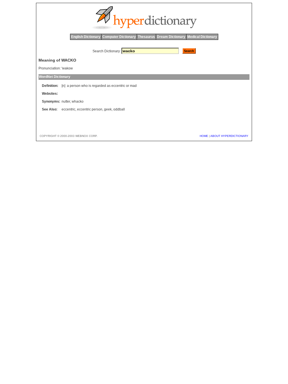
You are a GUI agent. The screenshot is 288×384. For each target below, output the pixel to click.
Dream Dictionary (171, 37)
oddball (119, 109)
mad (133, 86)
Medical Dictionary (202, 37)
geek (108, 109)
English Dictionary (85, 37)
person (75, 86)
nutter (66, 101)
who (84, 86)
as (109, 86)
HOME (204, 135)
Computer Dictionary (119, 37)
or (127, 86)
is (90, 86)
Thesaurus (146, 37)
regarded (99, 86)
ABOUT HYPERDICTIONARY (229, 135)
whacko (78, 101)
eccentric (118, 86)
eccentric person (89, 109)
